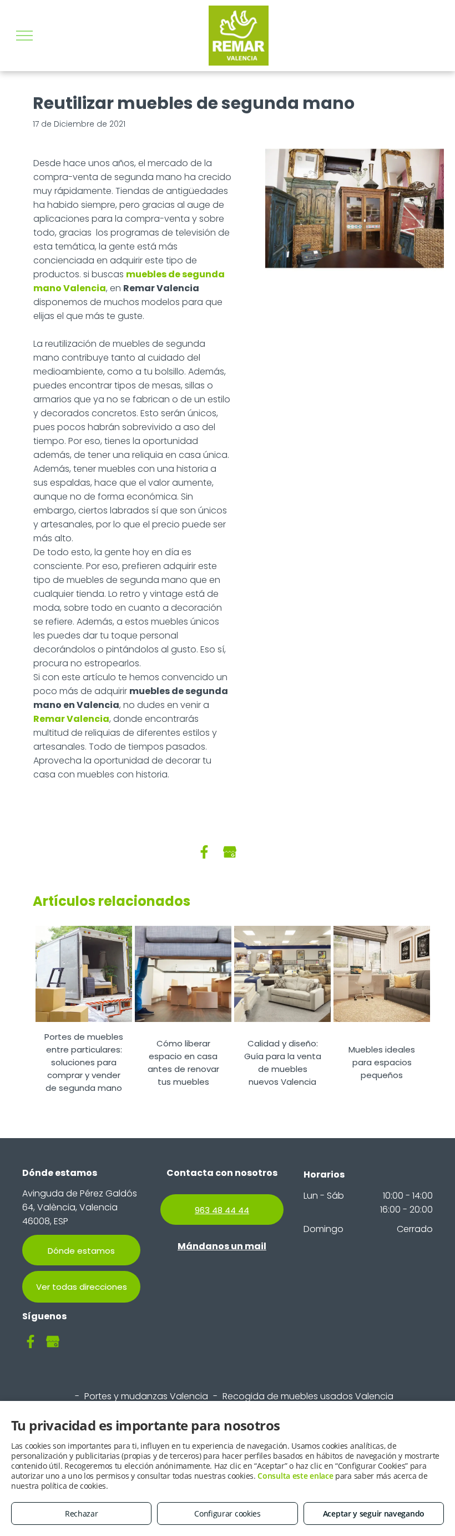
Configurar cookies (227, 1513)
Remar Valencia (71, 718)
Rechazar (81, 1513)
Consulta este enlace (295, 1475)
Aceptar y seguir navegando (373, 1513)
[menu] (24, 35)
